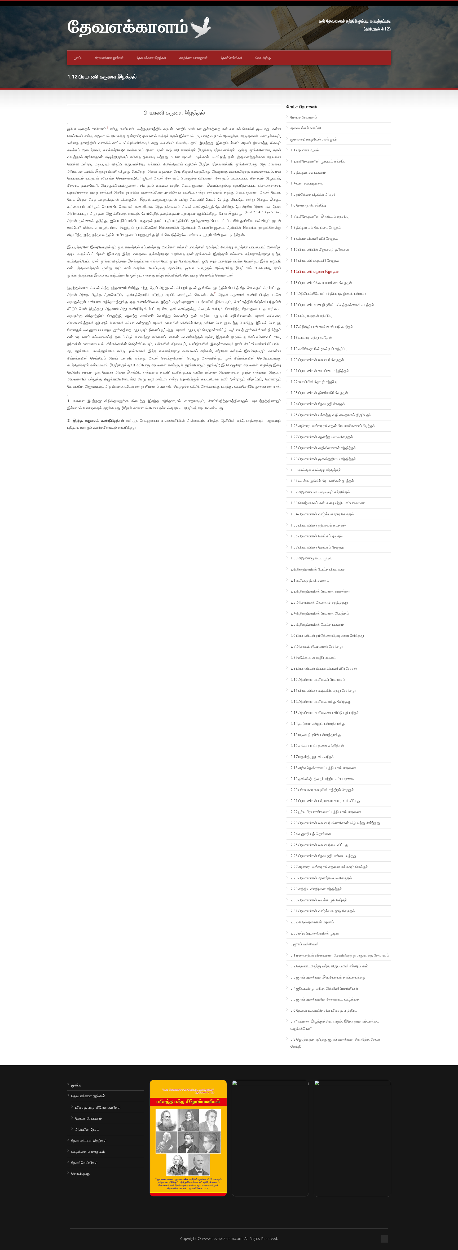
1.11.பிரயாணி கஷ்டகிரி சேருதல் (314, 260)
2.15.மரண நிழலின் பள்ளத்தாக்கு (315, 734)
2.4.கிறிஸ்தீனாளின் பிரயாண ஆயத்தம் (319, 613)
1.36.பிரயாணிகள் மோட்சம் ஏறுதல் (316, 535)
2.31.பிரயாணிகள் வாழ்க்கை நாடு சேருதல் (322, 910)
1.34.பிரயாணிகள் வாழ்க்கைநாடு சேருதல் (322, 513)
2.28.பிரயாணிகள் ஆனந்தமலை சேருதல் (321, 877)
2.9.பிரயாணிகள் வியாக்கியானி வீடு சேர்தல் (323, 668)
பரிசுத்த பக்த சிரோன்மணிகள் (98, 1107)
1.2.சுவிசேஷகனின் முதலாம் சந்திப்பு (318, 161)
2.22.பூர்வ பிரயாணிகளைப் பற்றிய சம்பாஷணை (325, 811)
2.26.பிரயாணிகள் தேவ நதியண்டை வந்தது (323, 855)
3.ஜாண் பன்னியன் (304, 943)
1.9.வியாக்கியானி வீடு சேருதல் (314, 238)
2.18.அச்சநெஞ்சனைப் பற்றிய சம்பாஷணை (323, 767)
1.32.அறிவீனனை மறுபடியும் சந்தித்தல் (320, 491)
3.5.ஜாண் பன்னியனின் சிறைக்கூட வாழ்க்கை (325, 999)
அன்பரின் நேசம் (87, 1129)
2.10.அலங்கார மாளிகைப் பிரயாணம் (317, 679)
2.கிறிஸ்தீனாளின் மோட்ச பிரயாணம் (317, 569)
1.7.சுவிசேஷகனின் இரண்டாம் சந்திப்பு (319, 216)
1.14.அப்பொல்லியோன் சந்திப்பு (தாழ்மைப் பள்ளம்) (328, 293)
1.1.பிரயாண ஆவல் (304, 149)
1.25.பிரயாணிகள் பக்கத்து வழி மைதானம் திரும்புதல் (330, 414)
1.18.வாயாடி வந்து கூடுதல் (311, 337)
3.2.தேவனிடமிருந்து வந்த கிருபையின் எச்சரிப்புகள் (329, 965)
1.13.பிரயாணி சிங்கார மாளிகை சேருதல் (321, 282)
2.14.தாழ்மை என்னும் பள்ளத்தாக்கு (317, 723)
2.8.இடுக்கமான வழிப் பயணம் (313, 657)
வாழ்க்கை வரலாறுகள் (193, 57)
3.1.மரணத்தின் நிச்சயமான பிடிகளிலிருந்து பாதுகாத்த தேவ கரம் (339, 955)
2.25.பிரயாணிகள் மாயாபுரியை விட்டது (319, 844)
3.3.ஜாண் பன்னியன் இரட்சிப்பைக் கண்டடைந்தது (327, 977)
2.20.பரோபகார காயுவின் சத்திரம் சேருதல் (322, 789)
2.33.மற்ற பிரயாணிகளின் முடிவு (314, 933)
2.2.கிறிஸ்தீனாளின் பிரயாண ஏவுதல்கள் (320, 591)
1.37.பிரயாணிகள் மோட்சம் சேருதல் (317, 547)
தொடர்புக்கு (263, 57)
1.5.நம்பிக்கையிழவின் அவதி (312, 194)
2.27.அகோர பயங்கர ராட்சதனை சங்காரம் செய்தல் (329, 866)
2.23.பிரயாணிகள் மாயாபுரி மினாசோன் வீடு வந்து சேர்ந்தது (335, 822)
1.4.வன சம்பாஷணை (306, 183)
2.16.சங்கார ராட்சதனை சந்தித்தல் (317, 745)
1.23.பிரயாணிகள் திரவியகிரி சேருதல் (319, 392)
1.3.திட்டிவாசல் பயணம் (308, 172)
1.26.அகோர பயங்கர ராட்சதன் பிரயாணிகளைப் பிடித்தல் (332, 425)
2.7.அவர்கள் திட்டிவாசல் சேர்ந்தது (316, 646)
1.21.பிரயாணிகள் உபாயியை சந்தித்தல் (319, 370)
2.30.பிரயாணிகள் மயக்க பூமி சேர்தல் (318, 899)
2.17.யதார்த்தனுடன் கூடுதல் (312, 756)
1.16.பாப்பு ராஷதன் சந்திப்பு (311, 315)
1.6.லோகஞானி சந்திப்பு (308, 205)
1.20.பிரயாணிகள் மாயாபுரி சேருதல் (317, 359)
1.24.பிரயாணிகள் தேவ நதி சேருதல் (317, 403)
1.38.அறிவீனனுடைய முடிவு (311, 557)
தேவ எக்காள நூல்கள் (109, 57)
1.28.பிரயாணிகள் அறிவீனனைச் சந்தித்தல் (323, 447)
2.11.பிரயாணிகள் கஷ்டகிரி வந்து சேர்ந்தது (323, 690)
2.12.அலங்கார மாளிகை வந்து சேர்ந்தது (320, 701)
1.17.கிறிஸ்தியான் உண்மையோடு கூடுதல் (321, 326)
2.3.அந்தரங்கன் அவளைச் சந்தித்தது (319, 602)
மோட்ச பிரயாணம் (303, 117)
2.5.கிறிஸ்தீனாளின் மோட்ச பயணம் (317, 624)
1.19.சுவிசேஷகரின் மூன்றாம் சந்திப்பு (318, 348)
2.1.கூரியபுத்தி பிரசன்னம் (309, 580)
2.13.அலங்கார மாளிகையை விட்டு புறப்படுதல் (324, 712)
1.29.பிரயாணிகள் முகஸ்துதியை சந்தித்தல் (323, 458)
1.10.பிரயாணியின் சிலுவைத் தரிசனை (319, 249)
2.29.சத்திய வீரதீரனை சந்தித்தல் (316, 888)
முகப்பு (78, 57)
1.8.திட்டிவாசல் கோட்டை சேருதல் (315, 227)
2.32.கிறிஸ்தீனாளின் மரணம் (312, 921)
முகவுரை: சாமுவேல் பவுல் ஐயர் (313, 139)
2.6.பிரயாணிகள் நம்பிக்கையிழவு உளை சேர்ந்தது (327, 635)
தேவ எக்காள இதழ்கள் (151, 57)
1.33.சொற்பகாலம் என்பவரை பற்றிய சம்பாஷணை (327, 502)
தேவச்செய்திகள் (231, 57)
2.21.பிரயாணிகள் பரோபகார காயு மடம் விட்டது (325, 800)
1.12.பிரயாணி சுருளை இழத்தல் (314, 271)
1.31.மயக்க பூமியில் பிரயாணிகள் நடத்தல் (322, 480)
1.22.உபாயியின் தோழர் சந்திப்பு (313, 381)
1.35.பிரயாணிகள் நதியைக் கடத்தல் (318, 525)
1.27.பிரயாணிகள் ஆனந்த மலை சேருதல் (321, 436)
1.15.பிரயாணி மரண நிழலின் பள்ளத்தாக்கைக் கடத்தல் (332, 304)
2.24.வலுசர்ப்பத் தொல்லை (310, 833)
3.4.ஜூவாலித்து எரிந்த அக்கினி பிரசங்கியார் (324, 988)
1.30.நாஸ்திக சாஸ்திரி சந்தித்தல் (315, 469)
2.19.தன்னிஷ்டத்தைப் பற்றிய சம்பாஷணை (322, 778)
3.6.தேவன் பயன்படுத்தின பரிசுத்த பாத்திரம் (323, 1010)
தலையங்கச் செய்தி (305, 127)
